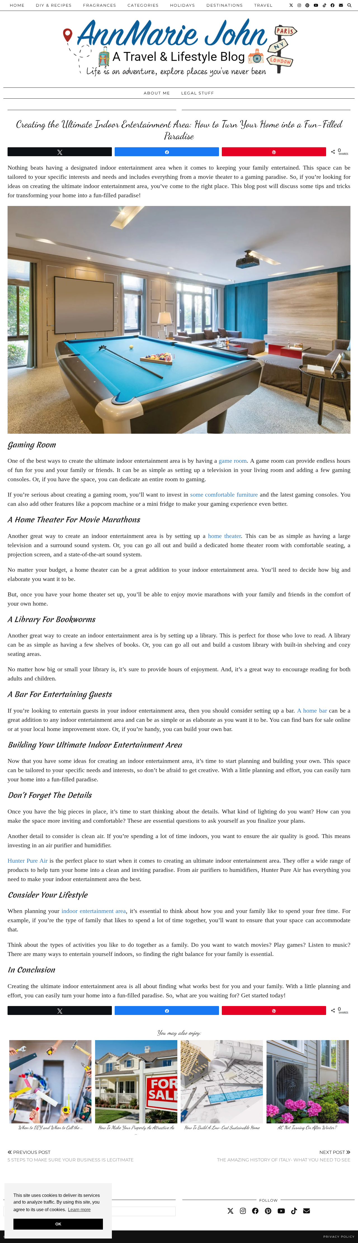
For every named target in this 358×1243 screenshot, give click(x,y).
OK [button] (58, 1224)
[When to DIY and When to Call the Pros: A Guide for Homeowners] (50, 1081)
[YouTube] (316, 5)
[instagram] (243, 1211)
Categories (143, 5)
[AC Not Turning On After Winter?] (308, 1081)
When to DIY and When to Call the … (50, 1127)
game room (233, 460)
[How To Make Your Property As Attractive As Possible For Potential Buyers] (136, 1081)
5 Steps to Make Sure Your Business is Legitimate (71, 1156)
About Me (157, 93)
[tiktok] (294, 1211)
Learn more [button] (79, 1209)
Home (17, 5)
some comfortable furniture (224, 494)
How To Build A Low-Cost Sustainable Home (222, 1127)
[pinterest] (268, 1211)
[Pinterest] (307, 5)
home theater (224, 535)
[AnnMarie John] (179, 42)
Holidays (182, 5)
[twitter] (230, 1211)
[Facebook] (333, 5)
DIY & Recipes (54, 5)
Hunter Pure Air (28, 860)
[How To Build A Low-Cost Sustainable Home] (222, 1081)
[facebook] (255, 1211)
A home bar (312, 710)
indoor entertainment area (94, 910)
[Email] (341, 5)
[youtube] (281, 1211)
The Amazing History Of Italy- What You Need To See (283, 1156)
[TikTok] (325, 5)
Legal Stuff (197, 93)
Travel (263, 5)
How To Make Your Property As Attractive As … (136, 1130)
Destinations (224, 5)
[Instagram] (300, 5)
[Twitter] (291, 5)
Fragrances (99, 5)
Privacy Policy (339, 1237)
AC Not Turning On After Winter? (307, 1127)
